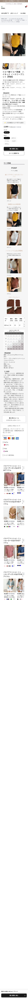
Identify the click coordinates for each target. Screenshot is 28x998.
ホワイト (14, 138)
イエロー (14, 141)
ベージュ (7, 141)
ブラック (7, 138)
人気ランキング (14, 13)
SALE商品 (23, 13)
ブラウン (7, 144)
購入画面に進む (14, 148)
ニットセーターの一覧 (6, 20)
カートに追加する (14, 153)
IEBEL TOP (4, 18)
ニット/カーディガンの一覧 (15, 18)
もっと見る (23, 468)
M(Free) (7, 132)
